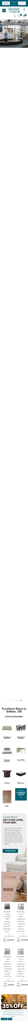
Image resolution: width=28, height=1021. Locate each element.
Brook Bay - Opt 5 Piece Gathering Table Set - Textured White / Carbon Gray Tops (20, 966)
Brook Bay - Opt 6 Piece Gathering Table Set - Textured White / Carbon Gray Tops (7, 966)
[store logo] (14, 10)
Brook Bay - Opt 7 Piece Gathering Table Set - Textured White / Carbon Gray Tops (21, 921)
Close (9, 1019)
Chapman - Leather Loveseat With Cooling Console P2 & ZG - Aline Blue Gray (7, 921)
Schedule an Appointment (6, 3)
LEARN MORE (11, 851)
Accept (4, 1019)
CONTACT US (22, 3)
